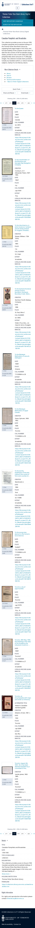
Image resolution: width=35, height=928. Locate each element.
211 (6, 103)
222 (29, 103)
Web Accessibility (7, 924)
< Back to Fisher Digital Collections (18, 82)
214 (18, 103)
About (9, 73)
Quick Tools (16, 89)
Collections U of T (12, 912)
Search (9, 75)
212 (10, 103)
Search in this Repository (12, 25)
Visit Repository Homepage (13, 21)
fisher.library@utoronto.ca (15, 898)
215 (22, 103)
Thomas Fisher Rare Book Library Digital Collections (16, 33)
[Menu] (17, 8)
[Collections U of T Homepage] (2, 29)
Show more (5, 874)
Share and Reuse (8, 93)
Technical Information (14, 80)
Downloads (24, 93)
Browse (9, 77)
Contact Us (17, 924)
